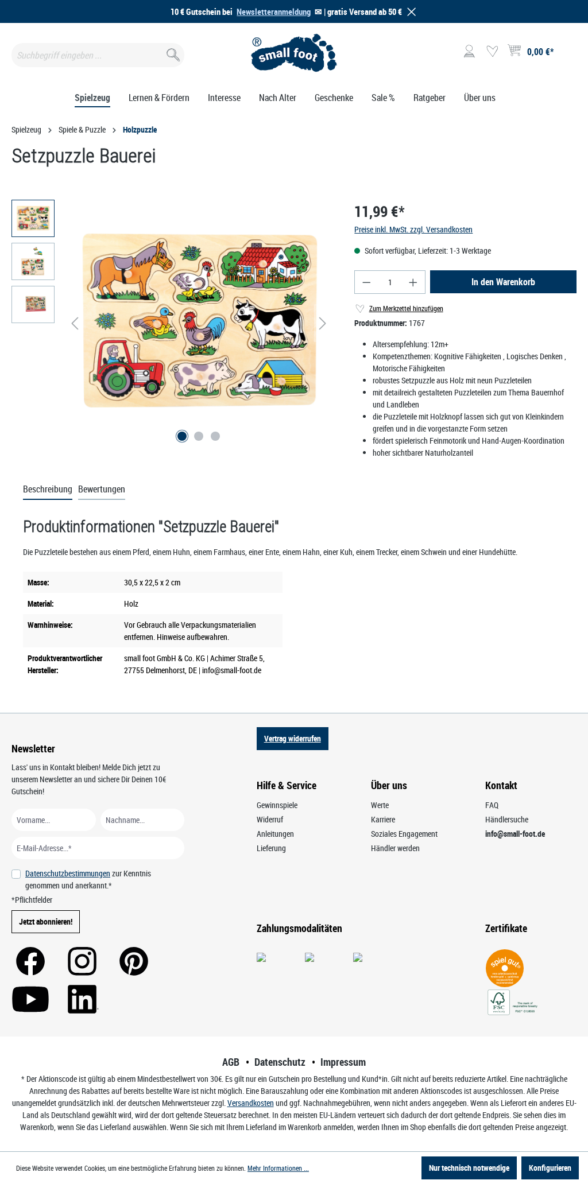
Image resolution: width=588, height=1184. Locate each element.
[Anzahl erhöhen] (413, 282)
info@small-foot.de (515, 833)
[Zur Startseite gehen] (293, 52)
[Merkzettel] (492, 51)
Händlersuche (506, 819)
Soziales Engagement (404, 833)
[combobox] (97, 55)
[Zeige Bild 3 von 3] (215, 436)
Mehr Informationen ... (278, 1168)
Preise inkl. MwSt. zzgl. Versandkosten (413, 229)
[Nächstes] (322, 323)
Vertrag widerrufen (292, 738)
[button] (409, 12)
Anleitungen (275, 833)
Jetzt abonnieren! (45, 921)
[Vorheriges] (74, 323)
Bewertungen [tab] (101, 489)
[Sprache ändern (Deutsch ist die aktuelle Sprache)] (567, 55)
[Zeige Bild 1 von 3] (182, 436)
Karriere (383, 819)
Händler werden (395, 848)
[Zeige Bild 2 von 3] (198, 436)
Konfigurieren (550, 1167)
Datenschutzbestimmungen (67, 873)
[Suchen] (172, 52)
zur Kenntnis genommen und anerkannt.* (88, 879)
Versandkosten (250, 1102)
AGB (230, 1062)
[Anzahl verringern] (366, 282)
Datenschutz (279, 1062)
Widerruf (270, 819)
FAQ (491, 804)
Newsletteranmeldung (274, 11)
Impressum (343, 1062)
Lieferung (271, 848)
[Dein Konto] (469, 51)
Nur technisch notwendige (469, 1167)
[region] (171, 323)
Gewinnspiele (277, 804)
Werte (380, 804)
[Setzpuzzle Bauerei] (198, 323)
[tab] (47, 489)
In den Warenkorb (503, 281)
